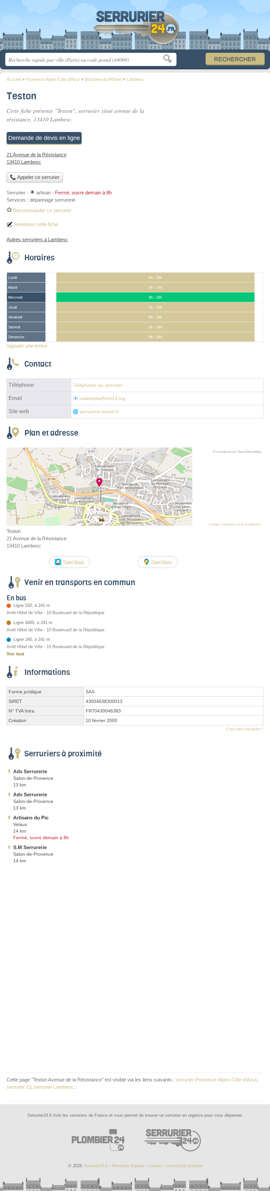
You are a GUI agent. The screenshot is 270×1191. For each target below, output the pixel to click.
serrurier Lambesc (53, 1087)
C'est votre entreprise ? (244, 729)
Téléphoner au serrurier (97, 385)
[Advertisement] (208, 134)
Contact (155, 1165)
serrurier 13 (19, 1087)
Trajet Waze (73, 562)
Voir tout (15, 653)
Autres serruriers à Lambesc (37, 239)
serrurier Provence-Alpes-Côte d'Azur (216, 1079)
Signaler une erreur (27, 345)
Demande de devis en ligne (44, 138)
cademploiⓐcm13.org (102, 398)
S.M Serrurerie (30, 847)
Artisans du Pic (30, 817)
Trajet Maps (161, 562)
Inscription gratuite (184, 1165)
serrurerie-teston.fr (99, 411)
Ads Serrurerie (30, 771)
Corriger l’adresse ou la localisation (235, 524)
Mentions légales (128, 1165)
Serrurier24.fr (135, 27)
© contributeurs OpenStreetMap (237, 451)
